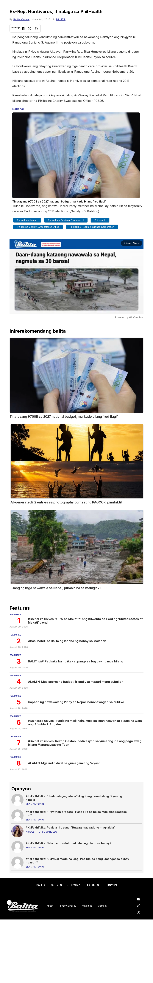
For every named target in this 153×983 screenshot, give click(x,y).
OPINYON (110, 885)
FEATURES (92, 885)
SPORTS (56, 885)
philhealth (100, 220)
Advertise (87, 905)
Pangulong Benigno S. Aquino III (66, 220)
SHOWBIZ (74, 885)
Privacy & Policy (67, 905)
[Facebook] (23, 29)
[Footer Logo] (22, 906)
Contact (102, 905)
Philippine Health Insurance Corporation (92, 227)
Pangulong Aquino (27, 220)
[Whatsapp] (36, 29)
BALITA (60, 19)
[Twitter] (29, 29)
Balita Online (21, 19)
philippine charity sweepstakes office (38, 227)
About (50, 905)
